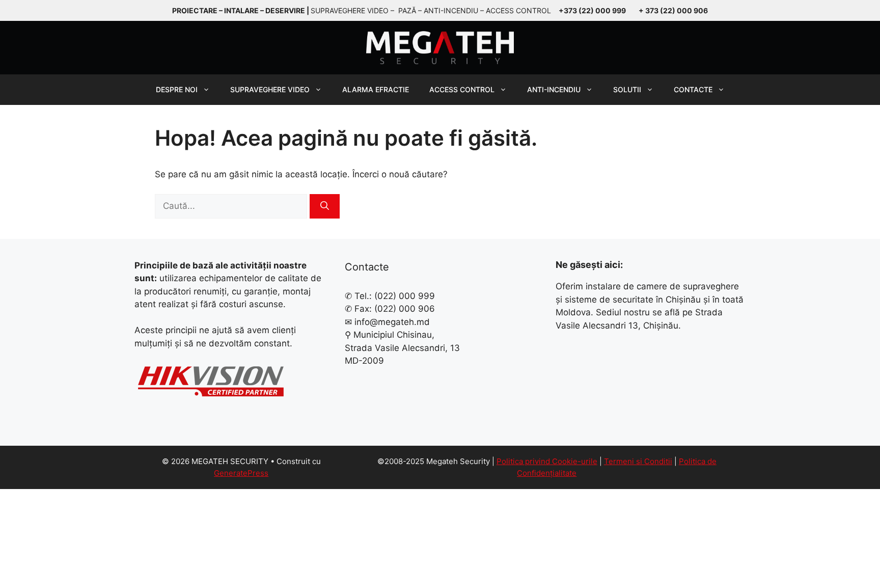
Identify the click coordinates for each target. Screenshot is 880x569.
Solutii (627, 89)
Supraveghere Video (270, 89)
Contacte (693, 89)
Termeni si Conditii (638, 461)
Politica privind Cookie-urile (547, 461)
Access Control (461, 89)
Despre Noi (177, 89)
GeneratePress (241, 473)
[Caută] (325, 206)
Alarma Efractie (375, 89)
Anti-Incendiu (554, 89)
